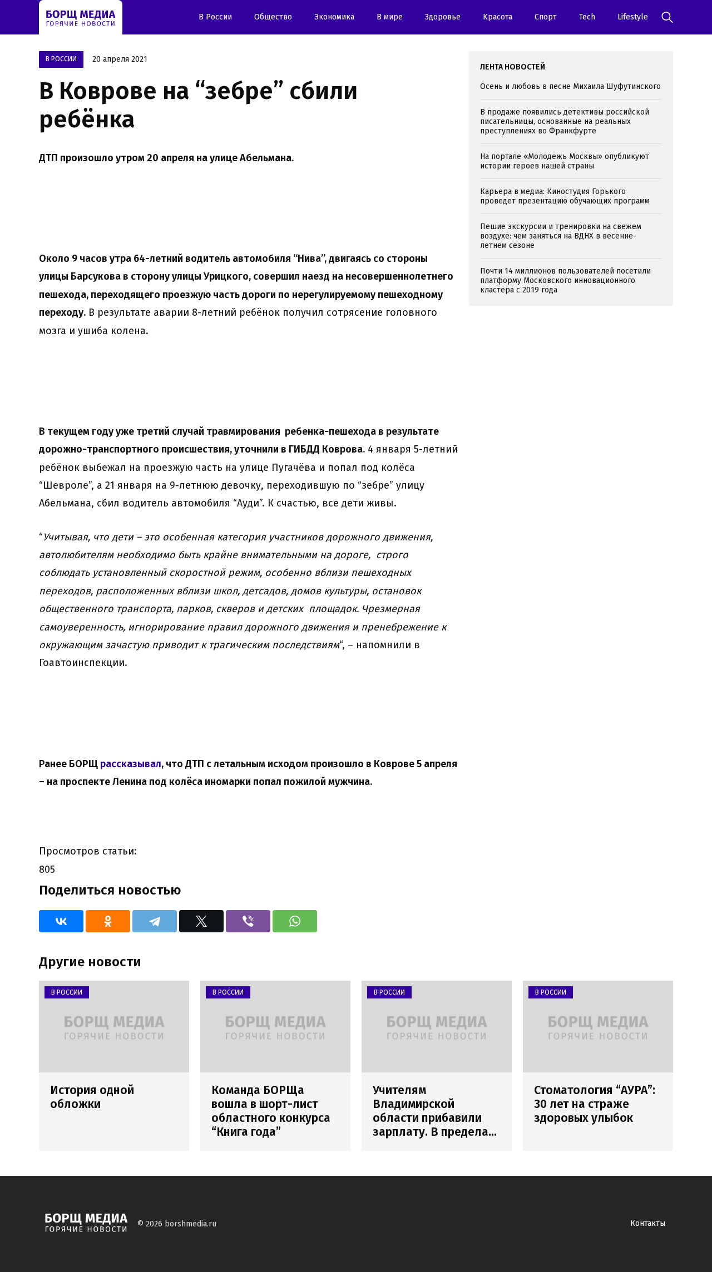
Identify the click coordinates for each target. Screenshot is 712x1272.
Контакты (647, 1223)
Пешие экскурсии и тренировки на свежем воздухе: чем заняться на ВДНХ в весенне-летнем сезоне (560, 236)
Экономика (334, 17)
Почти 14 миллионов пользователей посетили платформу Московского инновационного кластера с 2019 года (565, 280)
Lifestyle (632, 17)
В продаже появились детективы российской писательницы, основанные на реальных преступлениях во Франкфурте (564, 121)
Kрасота (497, 17)
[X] (201, 921)
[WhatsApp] (295, 921)
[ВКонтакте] (61, 921)
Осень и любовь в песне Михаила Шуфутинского (570, 86)
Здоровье (443, 17)
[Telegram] (154, 921)
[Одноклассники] (108, 921)
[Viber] (248, 921)
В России (215, 17)
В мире (390, 17)
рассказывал (130, 764)
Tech (587, 17)
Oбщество (273, 17)
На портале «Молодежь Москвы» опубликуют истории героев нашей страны (564, 161)
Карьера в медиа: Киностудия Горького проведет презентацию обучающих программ (565, 196)
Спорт (546, 17)
